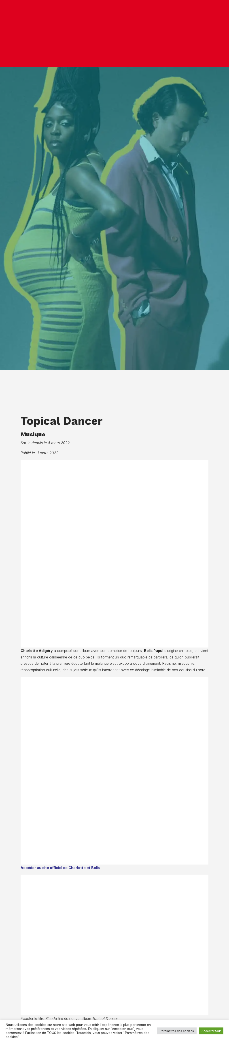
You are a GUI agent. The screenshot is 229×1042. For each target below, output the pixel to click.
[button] (219, 33)
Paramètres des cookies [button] (177, 1031)
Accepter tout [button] (211, 1031)
